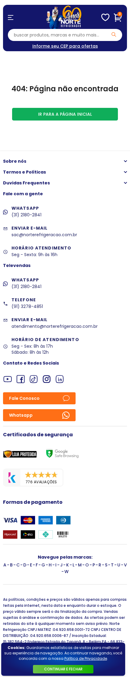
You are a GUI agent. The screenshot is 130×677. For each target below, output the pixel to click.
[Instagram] (46, 379)
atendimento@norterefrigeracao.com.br (54, 326)
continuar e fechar (63, 669)
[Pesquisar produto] (114, 34)
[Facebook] (20, 379)
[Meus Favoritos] (105, 17)
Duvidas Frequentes (26, 183)
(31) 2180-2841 (26, 215)
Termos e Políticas (24, 172)
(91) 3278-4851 (27, 306)
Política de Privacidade (85, 658)
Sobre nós (14, 161)
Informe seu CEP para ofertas (65, 46)
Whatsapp (21, 415)
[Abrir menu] (10, 17)
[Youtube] (7, 379)
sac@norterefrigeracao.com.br (44, 235)
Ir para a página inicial (65, 114)
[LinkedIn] (59, 379)
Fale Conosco (24, 398)
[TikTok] (33, 379)
